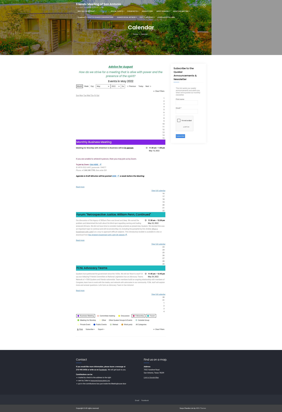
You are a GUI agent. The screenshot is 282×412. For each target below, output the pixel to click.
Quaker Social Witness (126, 17)
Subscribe (89, 329)
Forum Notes (132, 11)
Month (79, 86)
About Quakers (162, 11)
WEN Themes (201, 408)
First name (180, 99)
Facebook (103, 370)
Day (92, 86)
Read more (80, 187)
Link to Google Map (151, 377)
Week (86, 86)
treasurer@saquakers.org (100, 381)
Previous (132, 86)
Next (147, 86)
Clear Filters (159, 91)
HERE (115, 176)
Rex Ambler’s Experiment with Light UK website (107, 235)
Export (100, 329)
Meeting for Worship (86, 11)
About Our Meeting (180, 11)
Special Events (117, 11)
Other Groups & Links (166, 17)
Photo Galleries (146, 17)
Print (80, 329)
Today (140, 86)
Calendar (103, 11)
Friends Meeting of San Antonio (98, 4)
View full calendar (158, 191)
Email (178, 108)
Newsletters (147, 11)
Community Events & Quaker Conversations (95, 17)
